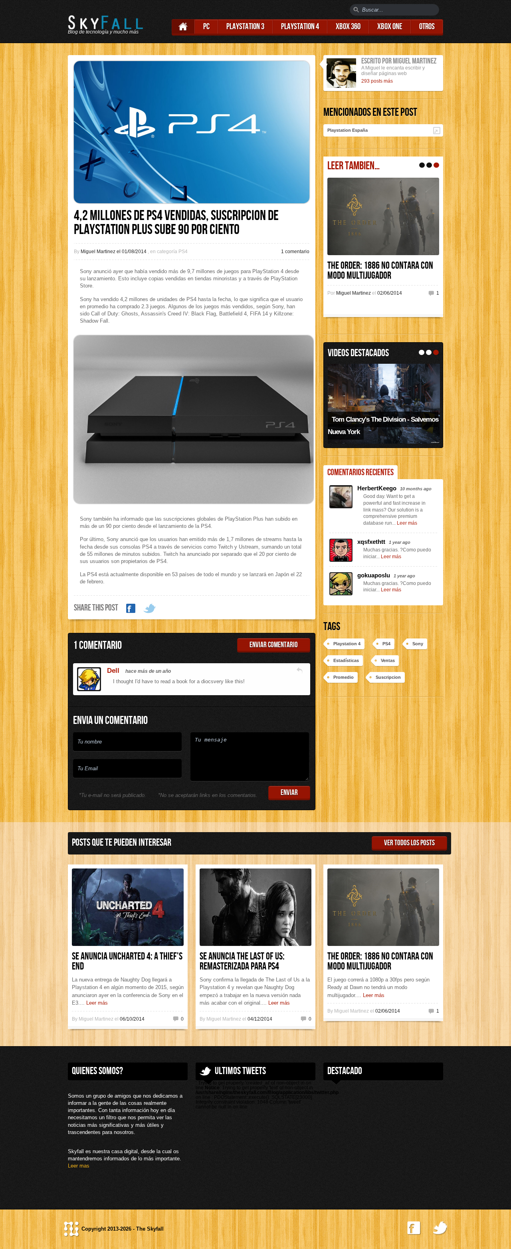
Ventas (388, 660)
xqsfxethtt (372, 541)
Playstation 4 (300, 27)
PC (206, 27)
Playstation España (347, 130)
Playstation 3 (245, 27)
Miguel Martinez (354, 293)
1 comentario (295, 251)
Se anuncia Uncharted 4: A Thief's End (127, 962)
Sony (417, 643)
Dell (113, 670)
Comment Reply (299, 670)
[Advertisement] (383, 1142)
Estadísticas (346, 660)
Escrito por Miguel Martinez (398, 61)
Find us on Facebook (414, 1228)
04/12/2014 (260, 1019)
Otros (427, 27)
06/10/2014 (132, 1019)
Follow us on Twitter (440, 1228)
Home (183, 27)
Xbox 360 (348, 27)
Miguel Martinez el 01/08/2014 (114, 251)
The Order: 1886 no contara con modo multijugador (380, 271)
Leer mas (78, 1166)
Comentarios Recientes (360, 472)
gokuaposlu (374, 575)
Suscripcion (388, 677)
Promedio (343, 677)
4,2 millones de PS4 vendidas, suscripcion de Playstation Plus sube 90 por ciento (176, 223)
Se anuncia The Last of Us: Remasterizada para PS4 (242, 962)
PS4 (386, 643)
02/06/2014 (389, 293)
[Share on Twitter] (149, 608)
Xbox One (389, 27)
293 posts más (377, 81)
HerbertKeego (377, 488)
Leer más (407, 523)
